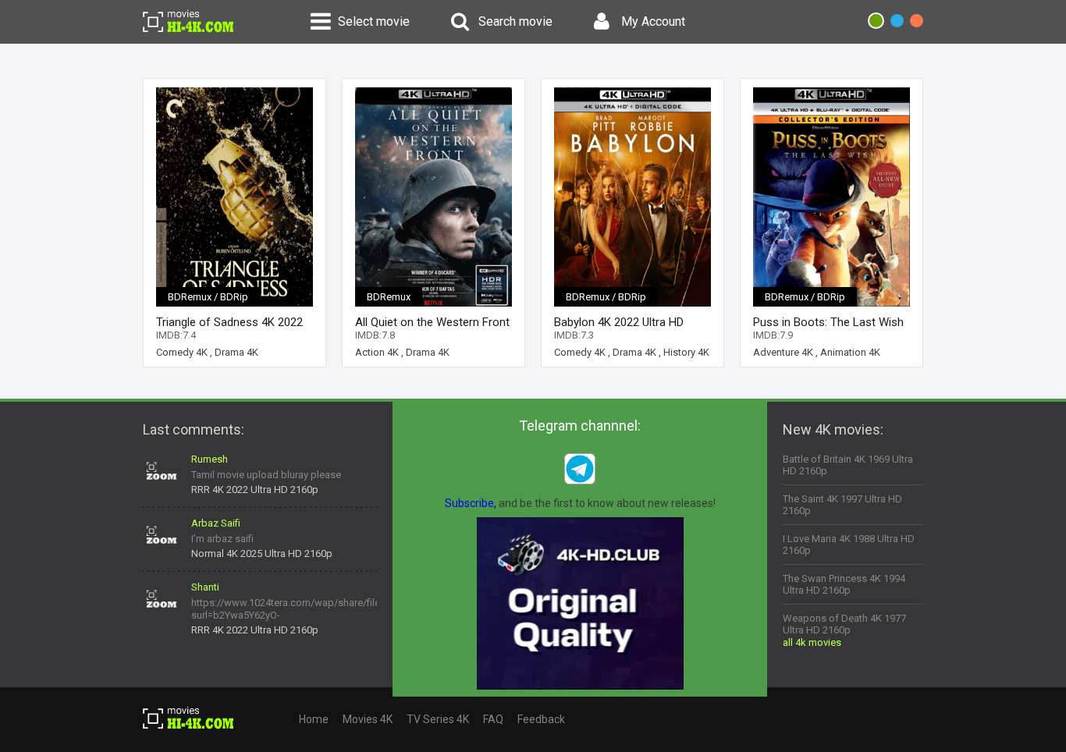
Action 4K (377, 352)
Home (314, 719)
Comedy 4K (182, 352)
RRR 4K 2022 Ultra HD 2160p (254, 489)
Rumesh (209, 459)
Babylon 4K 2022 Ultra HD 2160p (619, 322)
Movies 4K (368, 719)
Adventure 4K (783, 352)
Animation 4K (850, 352)
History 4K (686, 352)
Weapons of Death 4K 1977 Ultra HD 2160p (844, 624)
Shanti (205, 587)
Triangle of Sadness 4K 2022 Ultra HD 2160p (229, 322)
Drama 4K (236, 352)
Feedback (541, 719)
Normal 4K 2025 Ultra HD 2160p (261, 553)
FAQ (493, 719)
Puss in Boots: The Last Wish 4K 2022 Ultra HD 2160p (828, 322)
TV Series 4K (438, 719)
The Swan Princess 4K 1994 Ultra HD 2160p (844, 584)
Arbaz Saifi (215, 523)
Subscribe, (470, 503)
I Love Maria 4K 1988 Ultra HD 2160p (849, 544)
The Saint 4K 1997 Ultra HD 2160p (842, 504)
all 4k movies (812, 642)
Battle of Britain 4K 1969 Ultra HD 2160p (848, 465)
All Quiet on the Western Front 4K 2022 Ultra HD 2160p (432, 322)
